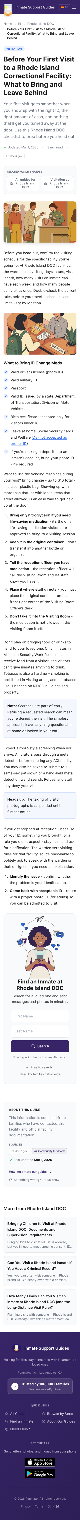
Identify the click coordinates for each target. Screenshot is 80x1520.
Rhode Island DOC (40, 23)
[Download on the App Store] (40, 1462)
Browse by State (60, 1414)
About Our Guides (61, 1421)
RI (19, 23)
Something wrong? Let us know (36, 1180)
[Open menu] (74, 7)
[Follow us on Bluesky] (57, 1506)
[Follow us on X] (49, 1506)
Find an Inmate (21, 1421)
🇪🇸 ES (64, 7)
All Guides (18, 1414)
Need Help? (20, 1429)
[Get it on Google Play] (40, 1473)
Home (8, 23)
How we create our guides (28, 1171)
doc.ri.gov (16, 156)
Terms (39, 1506)
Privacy (26, 1506)
